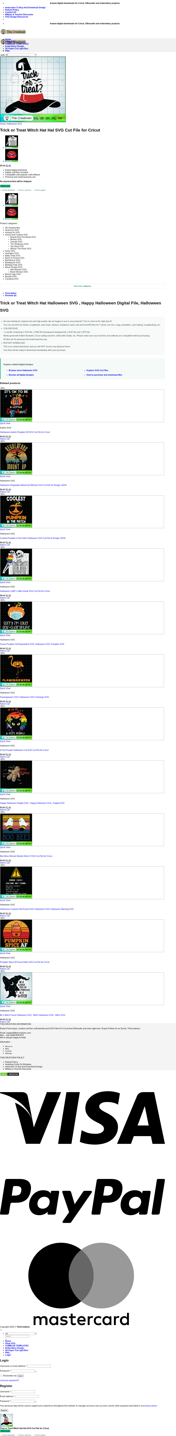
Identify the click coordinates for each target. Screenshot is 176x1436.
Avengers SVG (12, 253)
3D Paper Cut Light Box (16, 48)
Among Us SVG (12, 232)
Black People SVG (13, 267)
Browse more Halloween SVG (23, 370)
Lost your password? (9, 1380)
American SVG (12, 230)
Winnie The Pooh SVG (20, 249)
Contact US (10, 12)
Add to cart (5, 186)
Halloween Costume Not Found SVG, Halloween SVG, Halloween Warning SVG (37, 909)
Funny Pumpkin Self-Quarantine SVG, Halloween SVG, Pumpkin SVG (32, 644)
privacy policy (150, 1406)
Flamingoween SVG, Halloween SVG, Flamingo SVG (24, 697)
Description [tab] (10, 293)
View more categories (82, 286)
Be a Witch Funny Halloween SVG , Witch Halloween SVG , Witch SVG (32, 1015)
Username (5, 1391)
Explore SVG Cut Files (97, 370)
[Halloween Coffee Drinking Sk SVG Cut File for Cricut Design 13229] (11, 147)
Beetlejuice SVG (12, 262)
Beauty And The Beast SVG (23, 237)
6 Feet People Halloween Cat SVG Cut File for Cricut (24, 750)
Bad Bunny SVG (12, 260)
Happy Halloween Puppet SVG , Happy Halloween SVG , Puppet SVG (32, 803)
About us (8, 1046)
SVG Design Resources (16, 17)
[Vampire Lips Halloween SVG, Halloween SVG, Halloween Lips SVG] (11, 161)
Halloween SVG (14, 124)
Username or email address (13, 1366)
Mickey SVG (16, 239)
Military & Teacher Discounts (19, 14)
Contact (8, 1051)
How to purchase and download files (104, 375)
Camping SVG (11, 279)
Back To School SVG (14, 258)
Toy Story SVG (17, 246)
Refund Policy (12, 10)
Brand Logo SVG (13, 274)
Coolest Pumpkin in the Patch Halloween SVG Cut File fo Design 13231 (33, 538)
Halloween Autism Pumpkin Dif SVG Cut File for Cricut (25, 432)
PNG (7, 51)
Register (4, 1410)
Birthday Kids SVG (13, 265)
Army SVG (10, 251)
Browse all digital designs (21, 375)
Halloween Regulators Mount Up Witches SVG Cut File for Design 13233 (33, 485)
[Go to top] (1, 1329)
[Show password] (36, 1371)
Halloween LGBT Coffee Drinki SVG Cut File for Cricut (25, 591)
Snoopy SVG (16, 242)
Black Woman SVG (19, 272)
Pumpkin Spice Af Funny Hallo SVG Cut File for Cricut (24, 962)
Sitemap (8, 1053)
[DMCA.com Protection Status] (9, 1075)
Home (8, 39)
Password (5, 1371)
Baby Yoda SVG (12, 256)
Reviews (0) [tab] (10, 295)
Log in (20, 1376)
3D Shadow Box (12, 228)
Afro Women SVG (18, 269)
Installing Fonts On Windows (18, 1064)
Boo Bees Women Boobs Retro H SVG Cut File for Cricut (26, 856)
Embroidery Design (14, 46)
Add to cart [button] (5, 439)
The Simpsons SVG (19, 244)
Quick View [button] (5, 423)
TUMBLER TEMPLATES (17, 44)
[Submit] (6, 1339)
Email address (7, 1396)
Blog (7, 1049)
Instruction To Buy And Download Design (25, 7)
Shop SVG (10, 41)
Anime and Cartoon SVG (16, 235)
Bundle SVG (11, 276)
